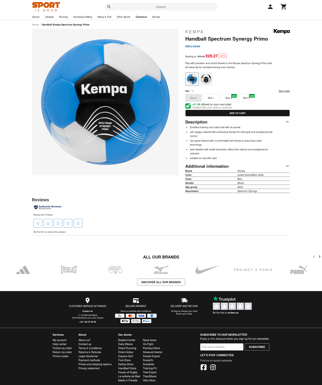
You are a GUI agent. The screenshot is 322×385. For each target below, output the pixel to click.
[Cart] (283, 6)
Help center (59, 344)
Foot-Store (124, 360)
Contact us (87, 311)
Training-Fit (149, 368)
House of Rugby (128, 372)
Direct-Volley (125, 352)
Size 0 (193, 97)
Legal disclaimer (88, 356)
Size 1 (211, 97)
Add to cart (237, 113)
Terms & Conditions (90, 348)
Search (161, 7)
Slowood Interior (152, 352)
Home (35, 24)
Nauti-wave (149, 340)
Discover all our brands (161, 282)
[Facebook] (203, 368)
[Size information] (193, 91)
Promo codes (60, 356)
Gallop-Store (125, 364)
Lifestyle (49, 16)
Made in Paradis (128, 380)
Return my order (62, 352)
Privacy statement (89, 368)
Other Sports (123, 16)
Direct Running (127, 348)
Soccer (36, 16)
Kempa (194, 31)
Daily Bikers (125, 344)
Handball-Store (127, 368)
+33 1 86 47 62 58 (87, 321)
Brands (156, 16)
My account (59, 340)
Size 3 (248, 96)
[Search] (109, 6)
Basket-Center (126, 340)
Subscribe (257, 347)
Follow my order (62, 348)
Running (63, 16)
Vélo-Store (149, 380)
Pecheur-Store (151, 348)
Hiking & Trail (104, 16)
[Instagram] (213, 368)
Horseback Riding (82, 16)
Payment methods (89, 360)
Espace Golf (125, 356)
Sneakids (148, 364)
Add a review (192, 46)
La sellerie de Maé (129, 376)
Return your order (184, 313)
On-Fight (148, 344)
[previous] (314, 257)
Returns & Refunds (89, 352)
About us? (84, 340)
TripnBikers (149, 376)
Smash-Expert (151, 356)
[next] (319, 257)
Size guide (284, 91)
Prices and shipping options (95, 364)
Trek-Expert (149, 372)
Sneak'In (148, 360)
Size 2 (230, 96)
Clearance (141, 16)
